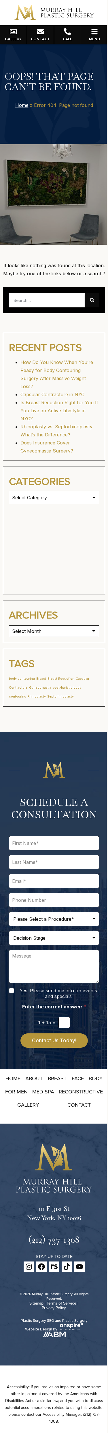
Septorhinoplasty (60, 696)
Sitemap (36, 1303)
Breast (41, 679)
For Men (16, 1091)
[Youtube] (79, 1266)
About (34, 1078)
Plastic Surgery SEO (37, 1320)
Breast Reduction (61, 679)
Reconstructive (81, 1091)
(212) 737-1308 (54, 1239)
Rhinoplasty (37, 696)
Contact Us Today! (54, 1040)
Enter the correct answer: (54, 1007)
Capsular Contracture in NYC (52, 394)
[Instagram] (29, 1266)
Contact (79, 1104)
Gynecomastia (40, 687)
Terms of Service (61, 1303)
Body (96, 1078)
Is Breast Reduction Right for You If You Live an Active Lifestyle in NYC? (59, 410)
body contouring (22, 679)
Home (22, 105)
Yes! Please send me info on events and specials (58, 993)
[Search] (92, 300)
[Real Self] (54, 1266)
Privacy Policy (54, 1308)
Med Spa (43, 1091)
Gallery (28, 1104)
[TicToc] (67, 1266)
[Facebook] (41, 1266)
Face (78, 1078)
